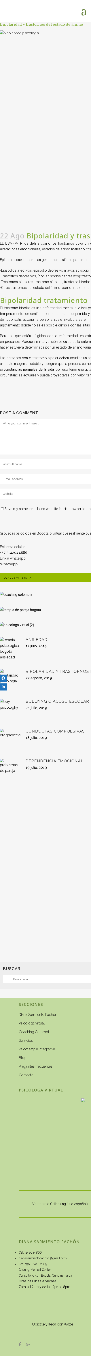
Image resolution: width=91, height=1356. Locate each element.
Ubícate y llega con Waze (52, 1324)
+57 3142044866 (13, 552)
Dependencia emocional (54, 761)
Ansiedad (36, 639)
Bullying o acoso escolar (57, 701)
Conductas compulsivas (55, 731)
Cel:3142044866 (30, 1252)
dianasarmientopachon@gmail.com (43, 1258)
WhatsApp (9, 564)
